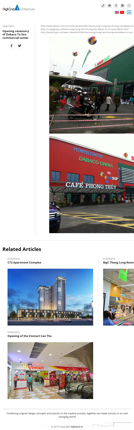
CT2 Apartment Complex (24, 262)
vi (122, 12)
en (117, 12)
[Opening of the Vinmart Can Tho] (50, 370)
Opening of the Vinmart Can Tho (30, 336)
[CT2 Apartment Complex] (50, 296)
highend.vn (77, 426)
